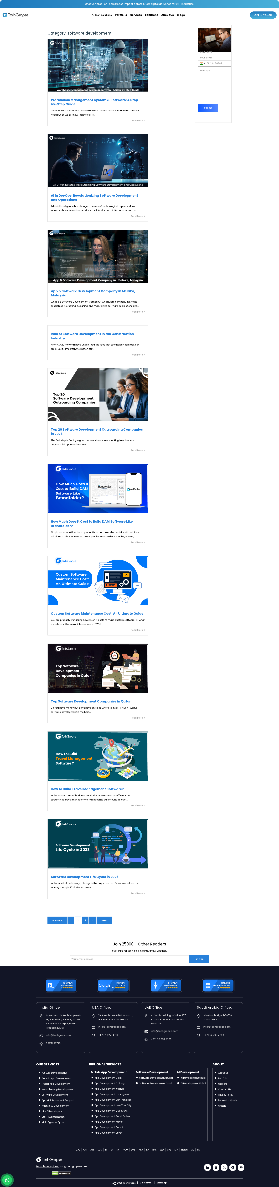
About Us (167, 15)
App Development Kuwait (109, 1121)
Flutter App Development (56, 1083)
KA (147, 1149)
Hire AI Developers (52, 1111)
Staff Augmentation (53, 1116)
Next (104, 920)
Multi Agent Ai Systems (54, 1122)
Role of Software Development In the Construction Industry (92, 336)
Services (136, 15)
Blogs (181, 15)
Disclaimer (146, 1182)
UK (192, 1149)
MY (176, 1149)
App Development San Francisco (113, 1099)
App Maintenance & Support (58, 1100)
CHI (85, 1149)
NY (118, 1149)
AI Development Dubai (193, 1083)
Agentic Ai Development (55, 1105)
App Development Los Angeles (112, 1094)
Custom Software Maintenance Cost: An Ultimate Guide (97, 613)
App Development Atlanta (109, 1088)
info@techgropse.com (73, 1166)
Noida (184, 1149)
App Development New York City (113, 1105)
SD (198, 1149)
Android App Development (57, 1078)
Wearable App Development (58, 1089)
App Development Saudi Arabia (112, 1116)
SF (112, 1149)
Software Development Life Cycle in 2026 (85, 877)
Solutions (151, 15)
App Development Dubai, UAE (111, 1110)
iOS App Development (54, 1072)
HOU (125, 1149)
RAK (154, 1149)
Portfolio (121, 15)
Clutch (222, 1105)
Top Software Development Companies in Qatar (91, 701)
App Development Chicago (110, 1083)
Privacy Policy (225, 1094)
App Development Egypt (108, 1132)
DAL (78, 1149)
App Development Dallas (109, 1077)
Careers (222, 1083)
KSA (141, 1149)
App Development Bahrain (109, 1127)
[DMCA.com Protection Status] (61, 1171)
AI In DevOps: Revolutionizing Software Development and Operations (94, 197)
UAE (169, 1149)
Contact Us (224, 1089)
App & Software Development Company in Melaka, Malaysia (93, 293)
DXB (133, 1149)
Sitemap (162, 1182)
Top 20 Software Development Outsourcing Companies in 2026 (97, 431)
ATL (92, 1149)
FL (106, 1149)
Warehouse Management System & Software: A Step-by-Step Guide (95, 102)
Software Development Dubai (156, 1077)
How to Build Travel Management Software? (87, 789)
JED (162, 1149)
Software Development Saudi (155, 1083)
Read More (137, 120)
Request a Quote (227, 1100)
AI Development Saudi (193, 1077)
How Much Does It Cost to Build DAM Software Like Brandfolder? (92, 523)
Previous (57, 920)
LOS (100, 1149)
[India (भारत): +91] (202, 63)
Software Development (55, 1094)
